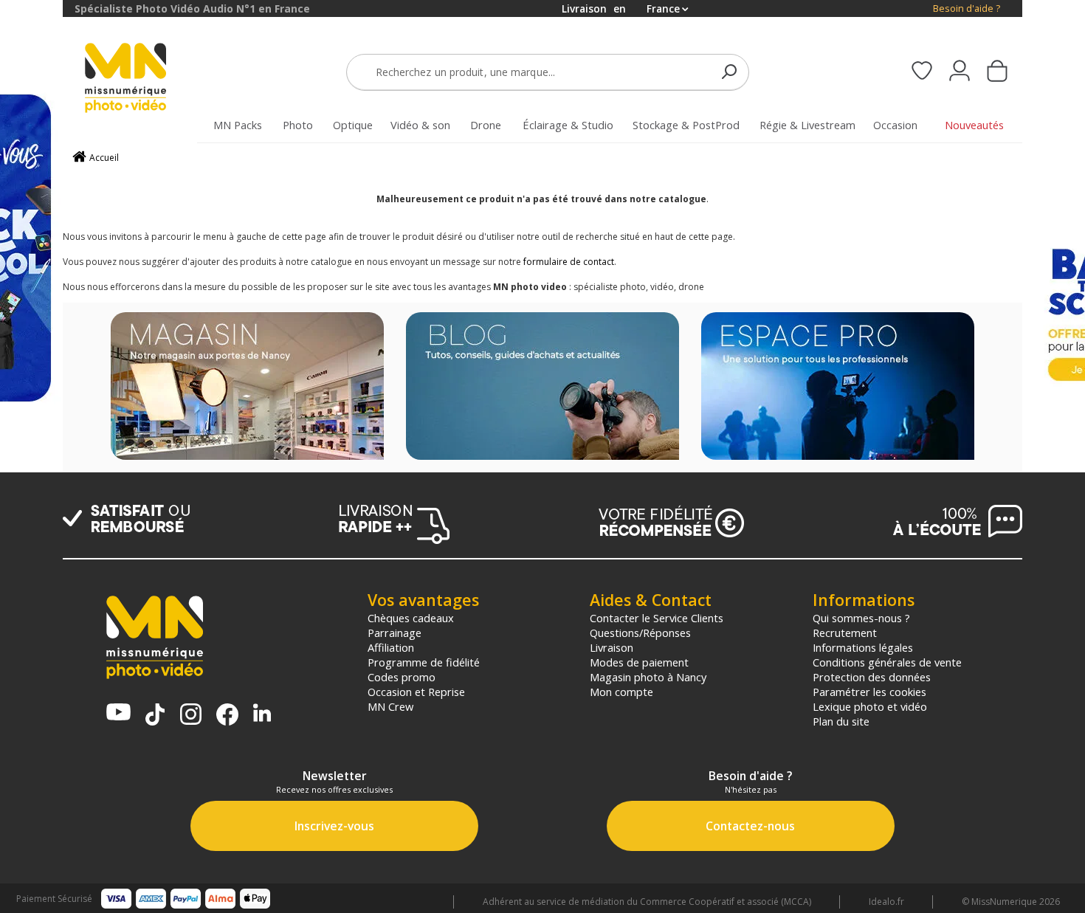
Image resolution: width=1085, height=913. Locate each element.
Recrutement (845, 632)
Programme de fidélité (424, 662)
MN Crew (390, 706)
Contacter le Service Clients (656, 617)
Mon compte (621, 691)
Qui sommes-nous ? (861, 617)
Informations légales (863, 647)
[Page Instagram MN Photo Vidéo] (191, 715)
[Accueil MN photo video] (142, 79)
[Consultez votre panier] (997, 72)
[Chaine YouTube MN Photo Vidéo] (118, 713)
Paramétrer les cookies (869, 691)
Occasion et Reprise (416, 691)
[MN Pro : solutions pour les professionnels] (837, 387)
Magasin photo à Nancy (648, 676)
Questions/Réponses (640, 632)
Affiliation (391, 647)
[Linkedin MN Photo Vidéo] (262, 714)
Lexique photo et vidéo (870, 706)
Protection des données (872, 676)
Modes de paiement (639, 662)
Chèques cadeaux (411, 617)
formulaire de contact (568, 261)
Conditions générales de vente (887, 662)
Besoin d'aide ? (966, 8)
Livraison (611, 647)
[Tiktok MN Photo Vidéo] (155, 715)
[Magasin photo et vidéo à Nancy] (247, 387)
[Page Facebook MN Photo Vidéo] (227, 715)
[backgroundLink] (31, 456)
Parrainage (394, 632)
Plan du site (841, 721)
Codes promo (401, 676)
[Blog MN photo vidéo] (542, 387)
